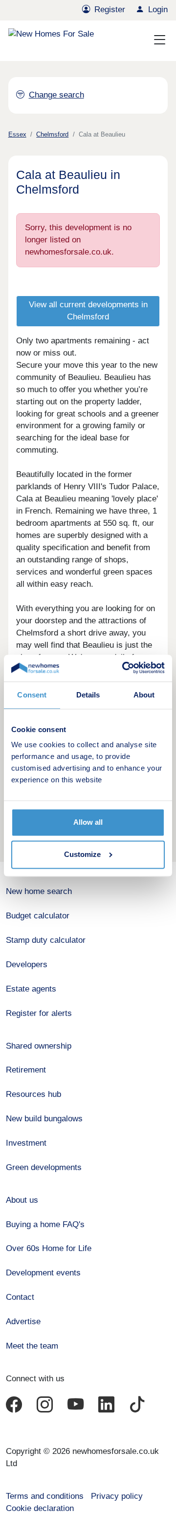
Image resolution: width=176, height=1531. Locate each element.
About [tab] (144, 695)
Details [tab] (88, 695)
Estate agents (31, 989)
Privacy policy (117, 1496)
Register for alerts (39, 1013)
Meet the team (32, 1346)
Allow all (88, 822)
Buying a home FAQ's (45, 1224)
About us (22, 1200)
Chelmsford (52, 134)
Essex (17, 134)
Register (109, 9)
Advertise (23, 1321)
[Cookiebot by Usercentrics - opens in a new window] (124, 668)
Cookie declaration (40, 1508)
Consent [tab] (31, 695)
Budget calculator (37, 915)
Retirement (26, 1069)
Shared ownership (38, 1046)
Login (158, 9)
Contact (20, 1297)
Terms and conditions (45, 1496)
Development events (43, 1272)
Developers (26, 964)
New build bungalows (44, 1118)
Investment (26, 1143)
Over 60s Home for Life (48, 1248)
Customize (82, 854)
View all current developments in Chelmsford (88, 310)
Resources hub (33, 1094)
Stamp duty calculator (46, 940)
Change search (56, 94)
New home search (39, 891)
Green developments (44, 1167)
